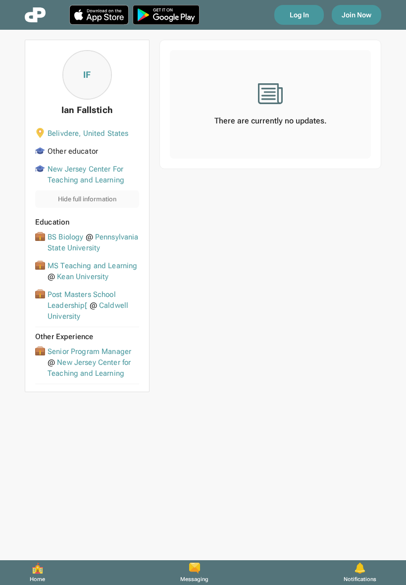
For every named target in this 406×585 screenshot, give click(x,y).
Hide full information (87, 199)
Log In (299, 15)
